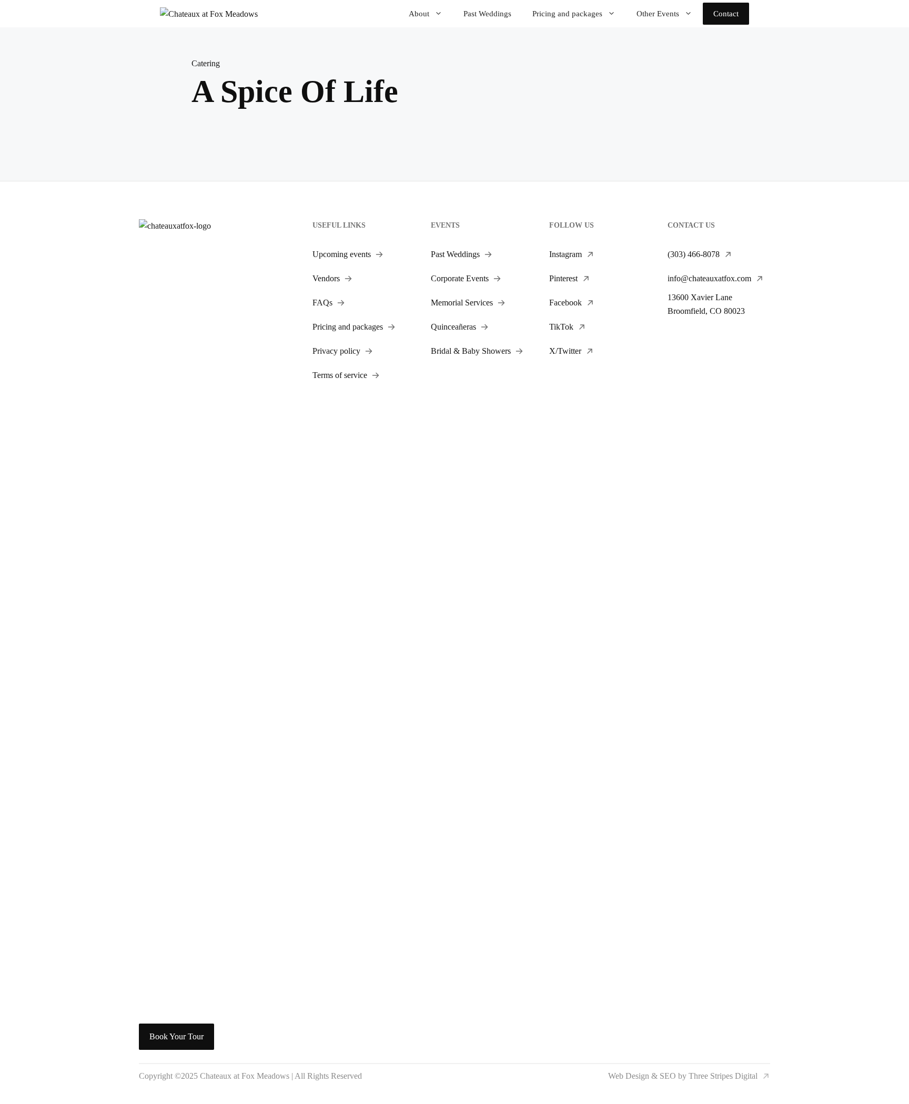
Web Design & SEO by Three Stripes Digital (683, 1075)
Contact (726, 13)
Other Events (658, 13)
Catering (205, 63)
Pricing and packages (567, 13)
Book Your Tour (176, 1036)
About (419, 13)
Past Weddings (487, 13)
